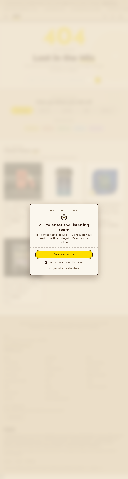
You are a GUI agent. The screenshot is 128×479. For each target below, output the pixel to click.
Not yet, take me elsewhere (64, 268)
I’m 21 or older (64, 254)
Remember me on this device (66, 262)
